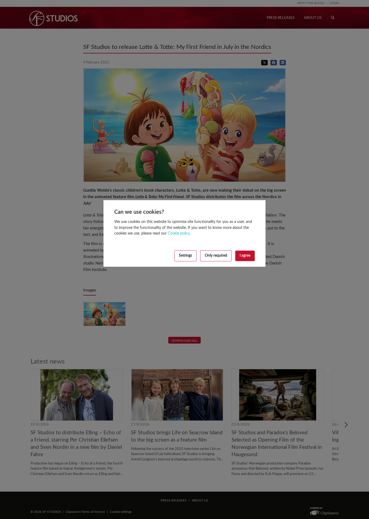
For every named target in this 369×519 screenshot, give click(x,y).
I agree (245, 256)
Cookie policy (179, 234)
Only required (216, 256)
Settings (185, 256)
